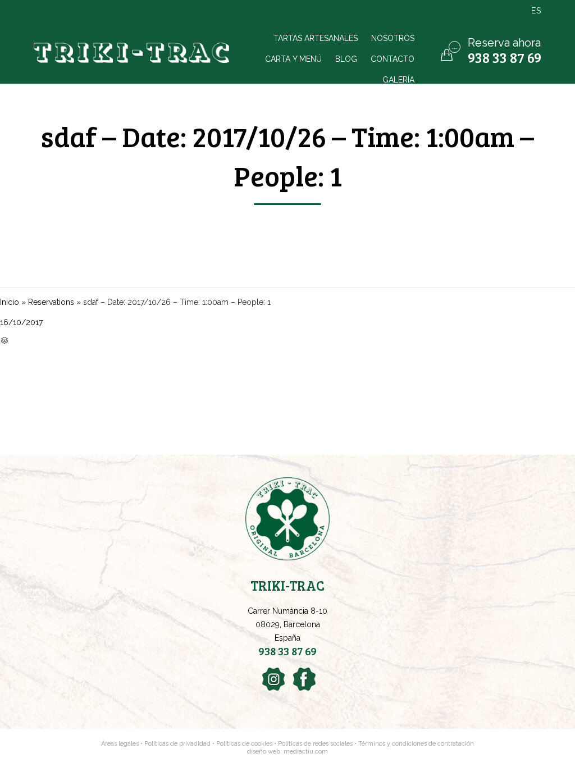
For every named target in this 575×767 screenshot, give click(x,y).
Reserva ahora (504, 42)
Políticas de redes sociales (316, 743)
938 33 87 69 (504, 57)
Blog (346, 58)
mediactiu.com (306, 751)
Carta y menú (293, 58)
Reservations (51, 302)
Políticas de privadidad (177, 743)
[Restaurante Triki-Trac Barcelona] (133, 53)
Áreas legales (120, 743)
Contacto (392, 58)
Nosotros (392, 38)
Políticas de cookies (244, 743)
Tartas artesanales (315, 38)
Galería (398, 79)
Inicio (9, 302)
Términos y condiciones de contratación (416, 743)
